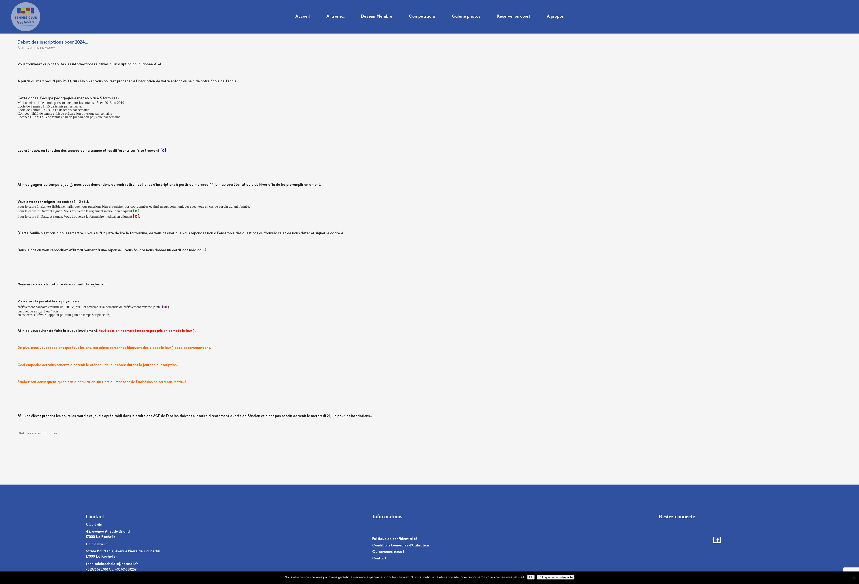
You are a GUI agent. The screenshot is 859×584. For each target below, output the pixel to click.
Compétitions (422, 17)
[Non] (853, 578)
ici (163, 150)
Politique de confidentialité (394, 539)
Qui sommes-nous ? (388, 552)
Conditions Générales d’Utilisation (400, 545)
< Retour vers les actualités (37, 433)
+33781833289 (125, 569)
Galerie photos (466, 17)
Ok (531, 577)
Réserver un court (513, 17)
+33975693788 (97, 569)
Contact (379, 558)
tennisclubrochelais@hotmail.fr (112, 564)
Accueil (302, 17)
